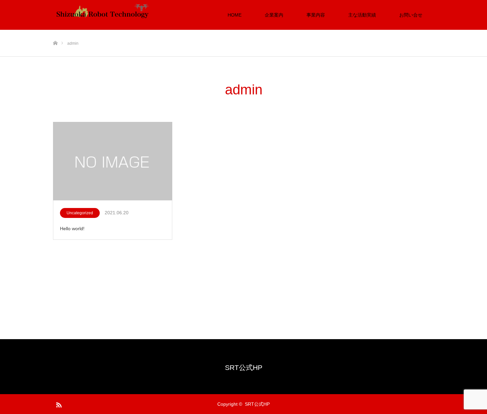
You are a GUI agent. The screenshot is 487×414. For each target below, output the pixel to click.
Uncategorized (80, 213)
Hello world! (72, 228)
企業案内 (274, 15)
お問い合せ (410, 15)
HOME (235, 15)
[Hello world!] (112, 161)
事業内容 (315, 15)
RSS (58, 404)
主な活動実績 (362, 15)
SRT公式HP (243, 367)
